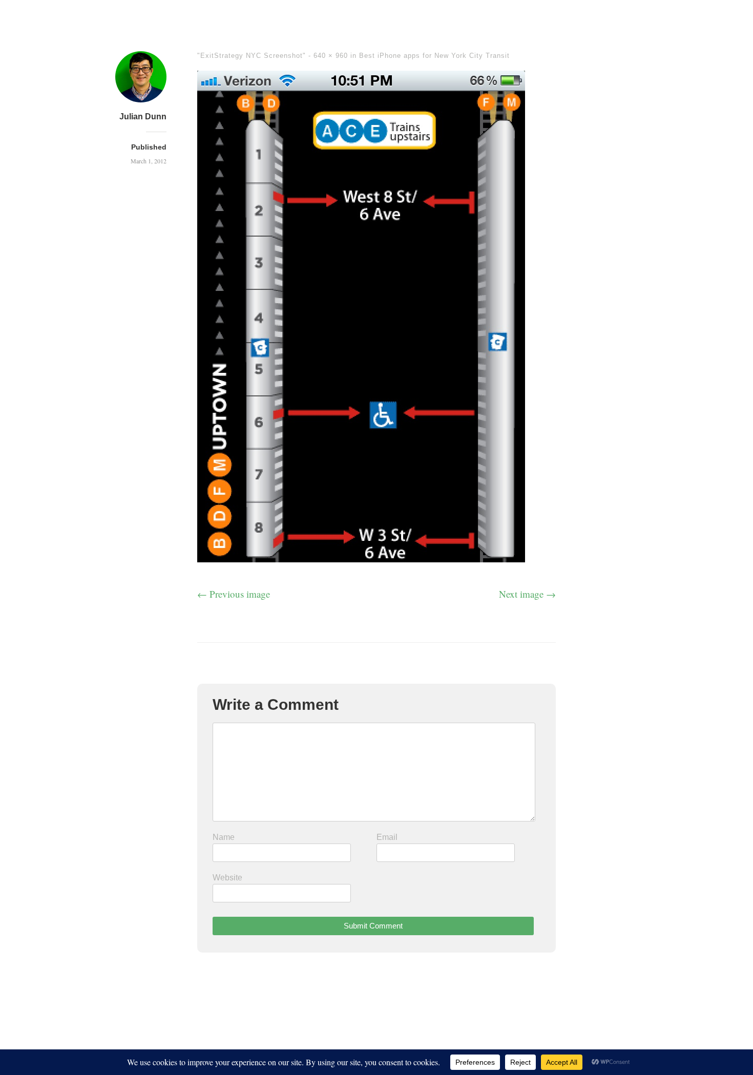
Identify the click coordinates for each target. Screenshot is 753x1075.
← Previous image (233, 593)
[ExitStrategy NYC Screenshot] (361, 558)
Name (224, 837)
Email (387, 837)
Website (227, 877)
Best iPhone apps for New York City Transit (434, 55)
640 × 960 (330, 55)
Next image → (527, 593)
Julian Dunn (142, 116)
